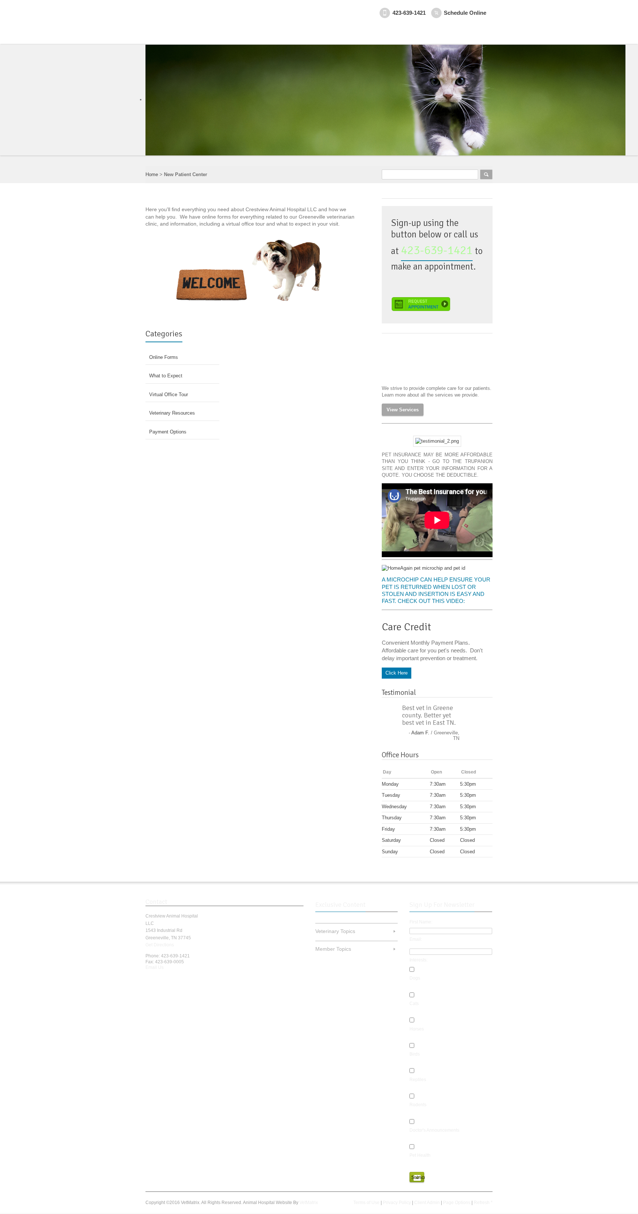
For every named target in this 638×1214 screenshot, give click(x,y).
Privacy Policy (397, 1202)
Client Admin (427, 1202)
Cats (414, 1003)
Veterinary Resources (172, 413)
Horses (416, 1029)
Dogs (414, 978)
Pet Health (420, 1155)
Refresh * (483, 1202)
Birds (414, 1054)
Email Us (154, 967)
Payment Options (167, 432)
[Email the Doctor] (437, 441)
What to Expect (165, 375)
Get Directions (159, 944)
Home (151, 174)
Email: (415, 939)
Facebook (149, 979)
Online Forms (163, 357)
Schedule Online (465, 13)
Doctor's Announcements (434, 1130)
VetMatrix (308, 1202)
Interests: (418, 960)
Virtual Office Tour (168, 394)
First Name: (420, 922)
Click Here (396, 673)
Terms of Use (366, 1202)
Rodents (417, 1104)
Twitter (162, 979)
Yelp (188, 979)
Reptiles (417, 1079)
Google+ (175, 979)
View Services (403, 409)
